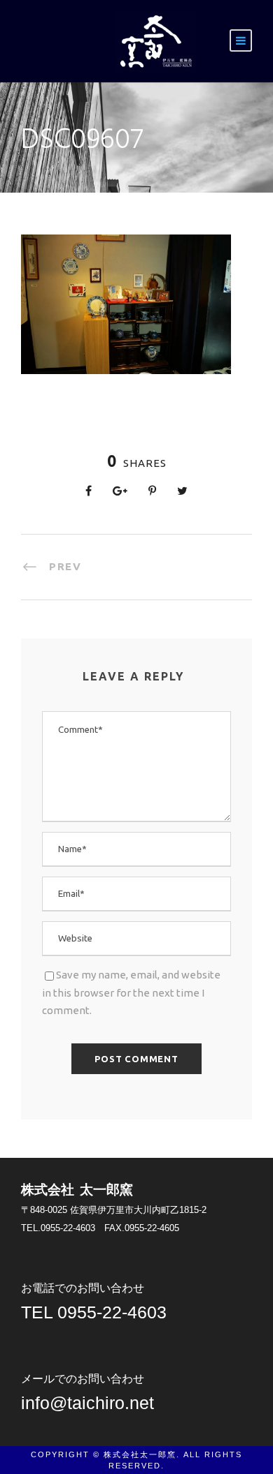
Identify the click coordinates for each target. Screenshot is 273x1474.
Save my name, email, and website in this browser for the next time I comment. (131, 992)
